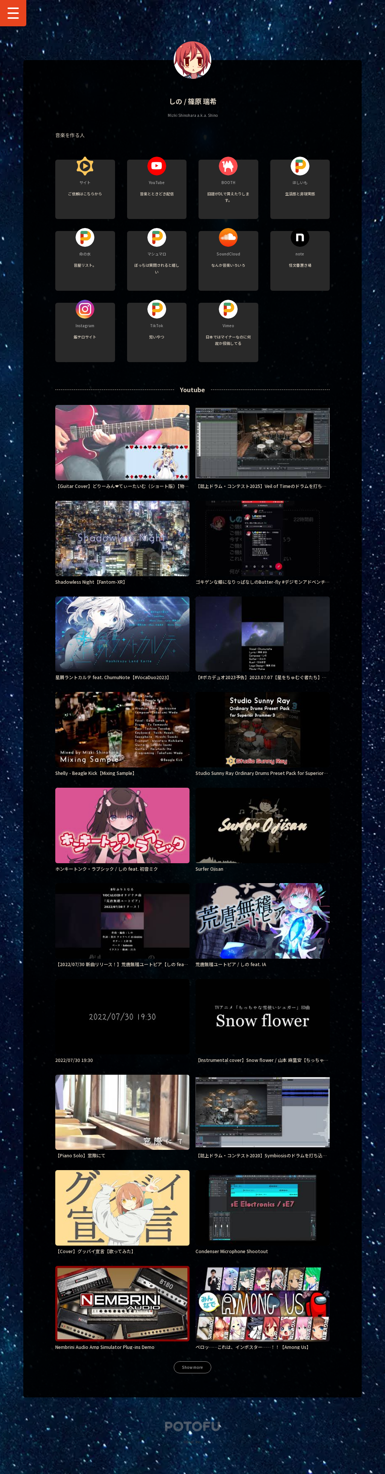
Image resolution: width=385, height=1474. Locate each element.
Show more (192, 1367)
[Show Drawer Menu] (13, 13)
